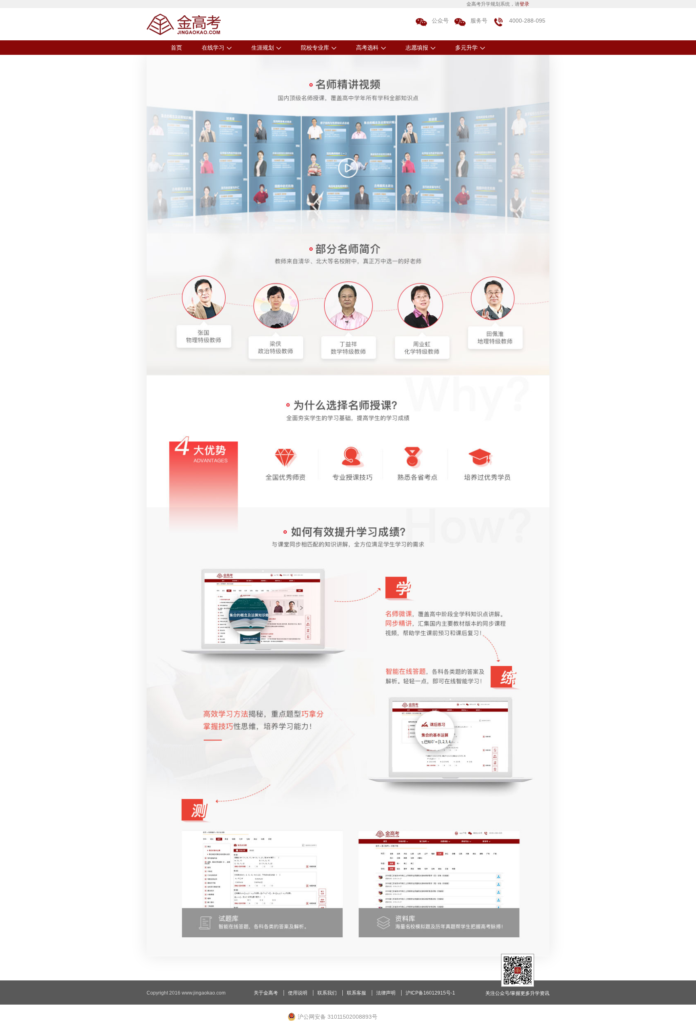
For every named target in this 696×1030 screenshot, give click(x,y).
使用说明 (297, 993)
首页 (176, 47)
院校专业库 (315, 47)
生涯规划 (262, 47)
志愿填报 (417, 47)
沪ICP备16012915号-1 (430, 993)
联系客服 (356, 993)
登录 (524, 4)
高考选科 (367, 47)
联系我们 (327, 993)
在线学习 (213, 47)
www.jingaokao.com (204, 993)
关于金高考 (266, 993)
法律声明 (386, 993)
